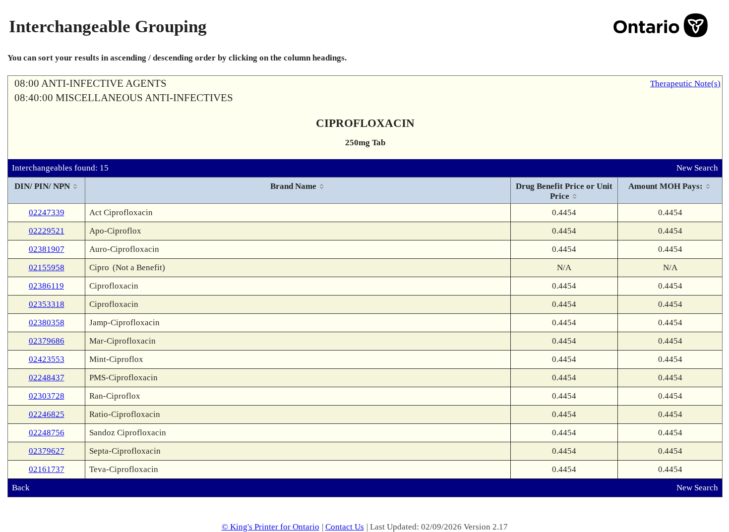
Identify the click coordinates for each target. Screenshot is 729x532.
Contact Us (344, 527)
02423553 (46, 359)
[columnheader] (46, 190)
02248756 (46, 432)
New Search (697, 168)
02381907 (46, 249)
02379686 (46, 341)
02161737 (46, 469)
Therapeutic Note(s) (685, 83)
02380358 (46, 322)
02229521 (46, 231)
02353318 (46, 304)
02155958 (46, 267)
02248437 (46, 377)
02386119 (46, 286)
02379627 (46, 451)
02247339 (46, 212)
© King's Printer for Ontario (270, 527)
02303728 (46, 396)
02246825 (46, 414)
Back (21, 487)
